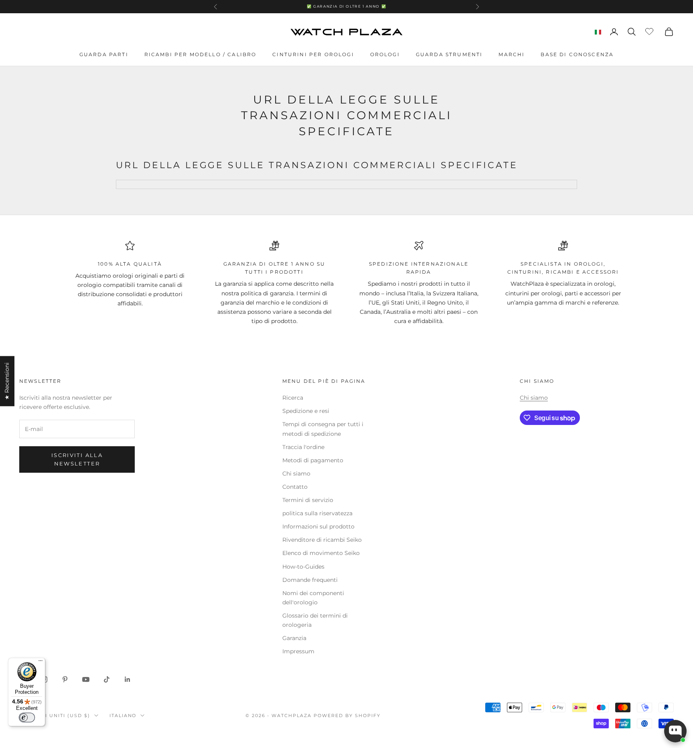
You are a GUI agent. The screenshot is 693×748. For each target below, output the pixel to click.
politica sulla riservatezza (317, 513)
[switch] (27, 717)
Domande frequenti (310, 579)
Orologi (385, 54)
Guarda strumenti (449, 54)
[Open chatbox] (675, 731)
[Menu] (40, 662)
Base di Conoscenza (577, 54)
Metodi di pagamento (312, 460)
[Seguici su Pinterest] (65, 679)
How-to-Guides (303, 566)
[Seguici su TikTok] (107, 679)
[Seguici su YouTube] (86, 679)
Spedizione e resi (305, 411)
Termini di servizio (307, 500)
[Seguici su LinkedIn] (128, 679)
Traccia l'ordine (303, 447)
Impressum (298, 651)
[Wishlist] (650, 30)
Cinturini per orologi (313, 54)
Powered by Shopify (347, 715)
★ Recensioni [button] (6, 381)
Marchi (511, 54)
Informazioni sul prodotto (318, 526)
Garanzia (294, 638)
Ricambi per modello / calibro (200, 54)
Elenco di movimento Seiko (321, 553)
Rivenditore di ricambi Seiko (322, 539)
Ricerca (292, 397)
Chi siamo (296, 473)
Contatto (295, 486)
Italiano (123, 715)
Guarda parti (103, 54)
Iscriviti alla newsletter (77, 459)
